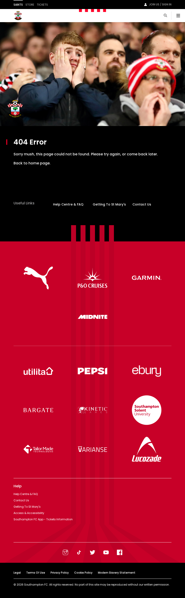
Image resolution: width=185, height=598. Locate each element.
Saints (18, 5)
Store (29, 5)
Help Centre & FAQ (68, 204)
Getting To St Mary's (109, 204)
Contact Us (141, 204)
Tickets (42, 5)
